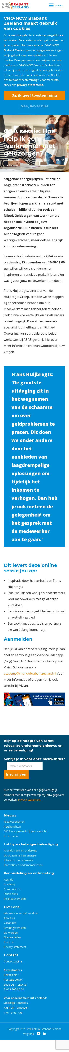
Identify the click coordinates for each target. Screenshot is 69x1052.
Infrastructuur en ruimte (18, 860)
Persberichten (12, 826)
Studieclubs (11, 894)
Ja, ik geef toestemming (34, 95)
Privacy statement (29, 799)
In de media (11, 836)
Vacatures (10, 923)
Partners (9, 942)
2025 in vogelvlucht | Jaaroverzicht (25, 831)
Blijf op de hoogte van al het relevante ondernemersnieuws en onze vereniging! (33, 745)
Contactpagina (13, 961)
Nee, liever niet (34, 106)
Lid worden (11, 932)
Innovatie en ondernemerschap (23, 865)
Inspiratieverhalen (15, 898)
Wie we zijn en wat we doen (21, 913)
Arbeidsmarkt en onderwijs (20, 850)
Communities (12, 889)
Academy (9, 884)
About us (9, 918)
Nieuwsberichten (14, 821)
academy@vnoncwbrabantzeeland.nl (30, 673)
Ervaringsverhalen (15, 928)
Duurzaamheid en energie (20, 855)
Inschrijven (16, 774)
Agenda (8, 879)
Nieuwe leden (12, 937)
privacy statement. (30, 85)
